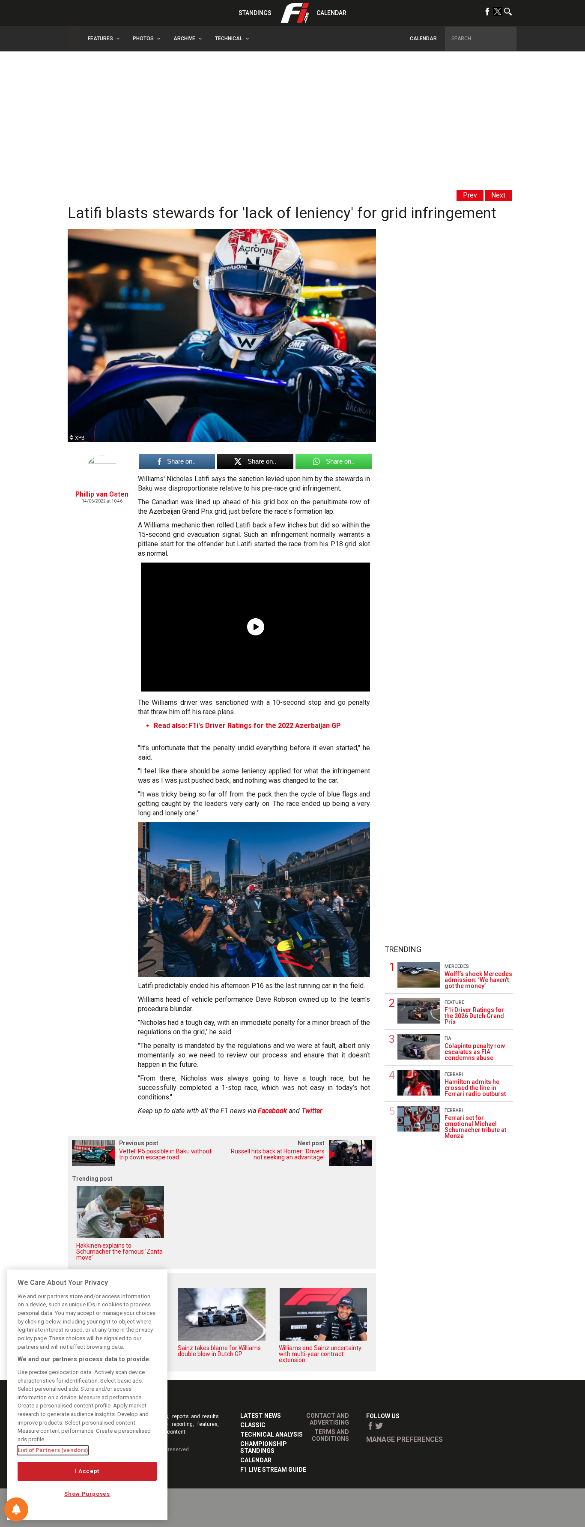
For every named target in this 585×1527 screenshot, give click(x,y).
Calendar (331, 12)
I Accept (87, 1471)
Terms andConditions (330, 1435)
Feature (454, 1002)
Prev (470, 195)
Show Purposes (87, 1494)
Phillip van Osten (101, 494)
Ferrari (454, 1074)
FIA (448, 1038)
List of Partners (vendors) (53, 1450)
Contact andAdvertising (327, 1419)
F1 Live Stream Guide (273, 1469)
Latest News (260, 1415)
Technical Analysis (271, 1434)
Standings (255, 12)
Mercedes (457, 966)
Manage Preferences (404, 1439)
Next (498, 195)
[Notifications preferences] (16, 1509)
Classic (253, 1425)
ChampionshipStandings (263, 1447)
